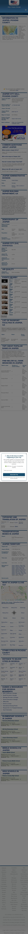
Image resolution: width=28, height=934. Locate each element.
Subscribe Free (14, 474)
